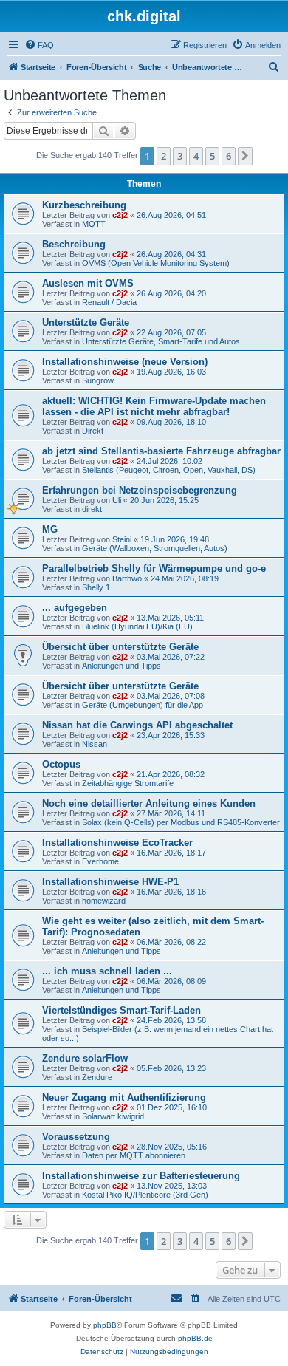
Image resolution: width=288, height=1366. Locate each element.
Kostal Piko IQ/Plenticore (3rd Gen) (145, 1194)
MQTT (94, 223)
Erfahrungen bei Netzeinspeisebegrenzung (139, 490)
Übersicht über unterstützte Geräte (120, 646)
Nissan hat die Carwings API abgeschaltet (137, 725)
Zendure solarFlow (85, 1058)
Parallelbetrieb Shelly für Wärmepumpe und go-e (154, 568)
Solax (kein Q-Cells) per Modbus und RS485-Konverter (181, 822)
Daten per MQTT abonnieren (133, 1155)
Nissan (94, 744)
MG (50, 529)
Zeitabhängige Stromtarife (128, 783)
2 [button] (163, 156)
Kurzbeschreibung (84, 205)
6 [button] (228, 156)
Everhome (100, 861)
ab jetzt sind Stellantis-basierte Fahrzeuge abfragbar (161, 451)
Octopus (61, 764)
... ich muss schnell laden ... (107, 971)
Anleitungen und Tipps (121, 665)
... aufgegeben (74, 607)
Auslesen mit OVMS (88, 283)
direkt (92, 509)
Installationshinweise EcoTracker (117, 842)
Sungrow (98, 380)
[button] (245, 156)
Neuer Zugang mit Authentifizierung (124, 1097)
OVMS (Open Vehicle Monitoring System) (156, 263)
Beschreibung (74, 244)
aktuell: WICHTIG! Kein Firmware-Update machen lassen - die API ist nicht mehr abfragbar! (154, 406)
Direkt (92, 430)
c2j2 (120, 215)
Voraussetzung (76, 1136)
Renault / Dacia (109, 302)
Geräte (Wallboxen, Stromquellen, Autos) (154, 548)
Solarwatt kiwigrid (113, 1116)
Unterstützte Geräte (85, 322)
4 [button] (196, 156)
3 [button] (179, 156)
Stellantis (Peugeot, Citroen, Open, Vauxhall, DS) (169, 469)
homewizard (104, 900)
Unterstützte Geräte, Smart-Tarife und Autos (161, 341)
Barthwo (127, 578)
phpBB (105, 1325)
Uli (116, 500)
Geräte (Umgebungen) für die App (142, 704)
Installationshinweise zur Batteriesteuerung (141, 1175)
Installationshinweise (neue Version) (125, 361)
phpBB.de (195, 1338)
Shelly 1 (96, 587)
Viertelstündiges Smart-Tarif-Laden (121, 1010)
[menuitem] (39, 45)
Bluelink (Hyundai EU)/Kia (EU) (137, 626)
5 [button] (212, 156)
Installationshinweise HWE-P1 (110, 881)
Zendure (97, 1077)
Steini (121, 539)
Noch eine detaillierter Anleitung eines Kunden (149, 803)
